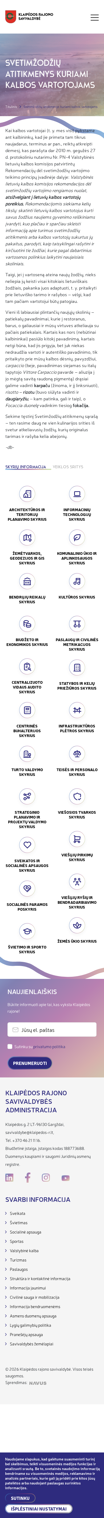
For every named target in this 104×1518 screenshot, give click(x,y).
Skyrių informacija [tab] (25, 467)
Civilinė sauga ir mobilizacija (34, 1297)
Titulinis (11, 106)
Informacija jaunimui (28, 1288)
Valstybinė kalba (24, 1250)
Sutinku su (39, 1046)
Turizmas (18, 1260)
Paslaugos (19, 1269)
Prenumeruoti (30, 1063)
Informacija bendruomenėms (35, 1306)
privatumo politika (49, 1046)
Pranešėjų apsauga (26, 1334)
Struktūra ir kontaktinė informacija (40, 1278)
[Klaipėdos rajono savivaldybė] (29, 17)
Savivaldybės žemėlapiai (31, 1343)
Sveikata (17, 1213)
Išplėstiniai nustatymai (39, 1509)
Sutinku (20, 1498)
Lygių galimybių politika (30, 1325)
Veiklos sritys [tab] (68, 467)
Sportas (16, 1241)
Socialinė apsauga (25, 1232)
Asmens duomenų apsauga (33, 1315)
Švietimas (18, 1222)
